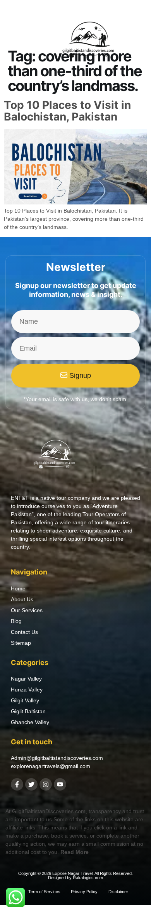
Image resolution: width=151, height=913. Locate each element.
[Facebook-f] (17, 784)
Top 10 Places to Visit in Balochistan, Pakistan (67, 111)
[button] (15, 41)
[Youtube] (60, 784)
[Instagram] (45, 784)
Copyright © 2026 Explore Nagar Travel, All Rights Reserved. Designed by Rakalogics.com (75, 875)
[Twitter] (31, 784)
